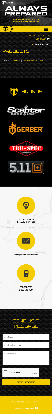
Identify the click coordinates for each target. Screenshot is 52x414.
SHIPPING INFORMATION (39, 36)
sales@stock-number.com (26, 255)
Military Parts (28, 61)
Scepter (39, 61)
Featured (16, 61)
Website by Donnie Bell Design (25, 408)
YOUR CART (41, 39)
